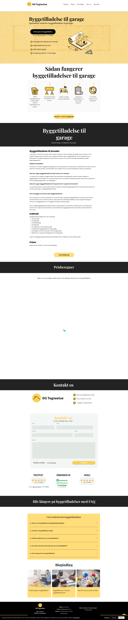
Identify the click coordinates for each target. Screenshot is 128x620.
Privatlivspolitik (76, 617)
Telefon (75, 431)
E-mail (57, 423)
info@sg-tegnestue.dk (65, 609)
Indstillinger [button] (107, 617)
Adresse (34, 431)
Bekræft (121, 617)
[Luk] (126, 617)
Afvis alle (114, 617)
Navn (33, 423)
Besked (33, 440)
